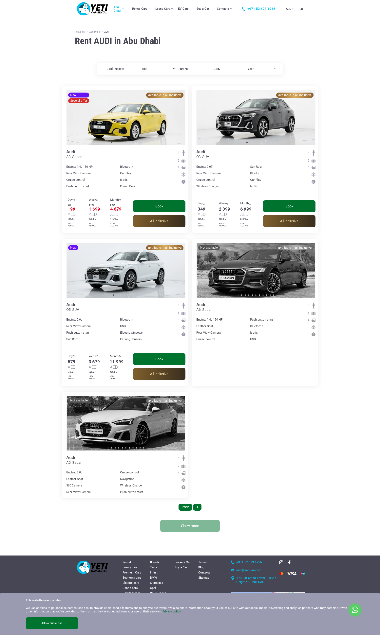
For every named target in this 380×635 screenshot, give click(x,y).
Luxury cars (130, 567)
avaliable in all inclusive (164, 95)
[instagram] (281, 562)
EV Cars (183, 8)
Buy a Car (203, 8)
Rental (127, 562)
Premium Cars (132, 572)
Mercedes (156, 583)
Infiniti (154, 572)
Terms (202, 562)
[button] (111, 142)
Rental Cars (139, 8)
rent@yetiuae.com (248, 570)
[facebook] (289, 562)
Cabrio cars (130, 588)
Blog (201, 567)
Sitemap (203, 577)
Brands (154, 562)
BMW (153, 577)
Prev (185, 507)
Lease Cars (162, 8)
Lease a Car (182, 562)
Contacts (223, 8)
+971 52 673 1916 (249, 562)
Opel (153, 588)
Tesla (153, 567)
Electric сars (131, 583)
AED (288, 9)
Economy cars (132, 577)
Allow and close (52, 623)
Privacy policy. (171, 611)
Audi (70, 151)
